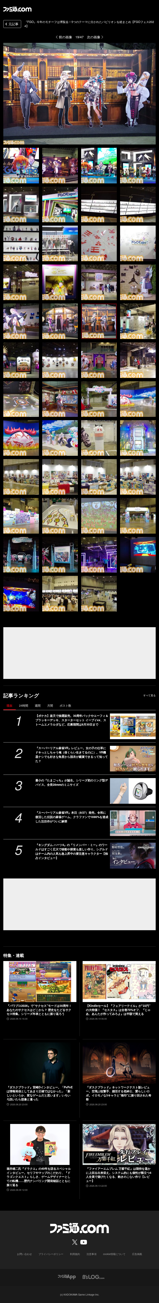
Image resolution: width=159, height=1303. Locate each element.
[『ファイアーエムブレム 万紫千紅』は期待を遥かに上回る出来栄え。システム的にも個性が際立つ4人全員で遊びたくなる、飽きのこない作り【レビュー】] (119, 1144)
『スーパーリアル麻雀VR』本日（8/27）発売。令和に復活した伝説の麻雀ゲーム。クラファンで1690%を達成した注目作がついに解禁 (71, 816)
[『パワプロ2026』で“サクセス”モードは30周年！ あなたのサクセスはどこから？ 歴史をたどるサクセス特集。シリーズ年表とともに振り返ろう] (39, 981)
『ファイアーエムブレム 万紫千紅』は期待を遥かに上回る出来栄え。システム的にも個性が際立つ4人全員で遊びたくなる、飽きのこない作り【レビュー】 (118, 1175)
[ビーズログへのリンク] (93, 1276)
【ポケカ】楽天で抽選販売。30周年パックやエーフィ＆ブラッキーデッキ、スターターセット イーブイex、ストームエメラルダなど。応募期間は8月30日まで (71, 719)
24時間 (23, 705)
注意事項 (91, 1254)
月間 (50, 705)
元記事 (13, 24)
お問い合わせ (24, 1254)
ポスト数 (65, 705)
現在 (9, 705)
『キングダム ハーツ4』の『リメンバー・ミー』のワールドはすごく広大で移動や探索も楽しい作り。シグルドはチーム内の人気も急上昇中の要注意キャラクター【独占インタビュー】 (71, 851)
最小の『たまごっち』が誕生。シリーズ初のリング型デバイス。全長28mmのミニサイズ (71, 782)
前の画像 (65, 37)
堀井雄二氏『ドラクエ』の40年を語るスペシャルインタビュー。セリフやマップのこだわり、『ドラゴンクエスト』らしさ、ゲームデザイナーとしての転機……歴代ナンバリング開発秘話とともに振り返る (39, 1177)
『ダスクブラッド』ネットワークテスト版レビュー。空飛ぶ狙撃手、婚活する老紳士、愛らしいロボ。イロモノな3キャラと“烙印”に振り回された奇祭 (118, 1093)
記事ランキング (21, 695)
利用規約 (75, 1254)
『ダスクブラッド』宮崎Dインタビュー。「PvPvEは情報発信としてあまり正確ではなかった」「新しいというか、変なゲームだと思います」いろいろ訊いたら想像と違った (40, 1093)
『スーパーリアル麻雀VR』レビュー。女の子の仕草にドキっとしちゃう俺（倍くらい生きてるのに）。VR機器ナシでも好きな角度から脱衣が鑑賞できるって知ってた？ (71, 754)
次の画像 (93, 37)
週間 (38, 705)
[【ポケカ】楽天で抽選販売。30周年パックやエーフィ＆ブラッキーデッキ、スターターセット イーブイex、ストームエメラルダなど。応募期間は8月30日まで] (133, 726)
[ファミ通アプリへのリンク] (67, 1276)
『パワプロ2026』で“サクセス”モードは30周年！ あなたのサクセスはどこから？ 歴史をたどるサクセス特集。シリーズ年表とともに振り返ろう (39, 1010)
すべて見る (149, 695)
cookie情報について (114, 1254)
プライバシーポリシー (51, 1254)
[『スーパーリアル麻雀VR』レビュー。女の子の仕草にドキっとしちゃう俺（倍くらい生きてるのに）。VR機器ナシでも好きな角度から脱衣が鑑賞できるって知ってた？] (133, 758)
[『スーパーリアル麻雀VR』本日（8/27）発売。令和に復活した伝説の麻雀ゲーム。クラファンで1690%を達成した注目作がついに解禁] (133, 823)
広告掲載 (137, 1254)
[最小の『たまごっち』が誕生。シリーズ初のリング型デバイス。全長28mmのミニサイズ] (133, 791)
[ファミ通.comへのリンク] (17, 9)
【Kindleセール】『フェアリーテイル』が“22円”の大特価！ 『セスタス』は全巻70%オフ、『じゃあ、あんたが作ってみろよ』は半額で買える (118, 1010)
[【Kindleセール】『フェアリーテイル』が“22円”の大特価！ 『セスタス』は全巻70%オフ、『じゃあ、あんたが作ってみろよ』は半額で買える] (119, 981)
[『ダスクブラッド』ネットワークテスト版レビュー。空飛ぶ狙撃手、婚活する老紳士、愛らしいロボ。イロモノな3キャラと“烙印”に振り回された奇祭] (119, 1063)
